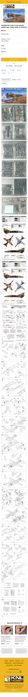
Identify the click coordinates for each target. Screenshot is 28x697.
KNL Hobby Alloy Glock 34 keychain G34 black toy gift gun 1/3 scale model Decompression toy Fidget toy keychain (21, 639)
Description (6, 79)
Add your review (5, 34)
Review (4, 83)
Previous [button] (2, 634)
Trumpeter (3, 48)
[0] (25, 6)
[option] (7, 634)
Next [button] (25, 634)
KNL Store (13, 690)
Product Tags (16, 79)
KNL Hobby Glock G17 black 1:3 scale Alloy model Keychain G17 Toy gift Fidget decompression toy (6, 639)
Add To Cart (14, 59)
